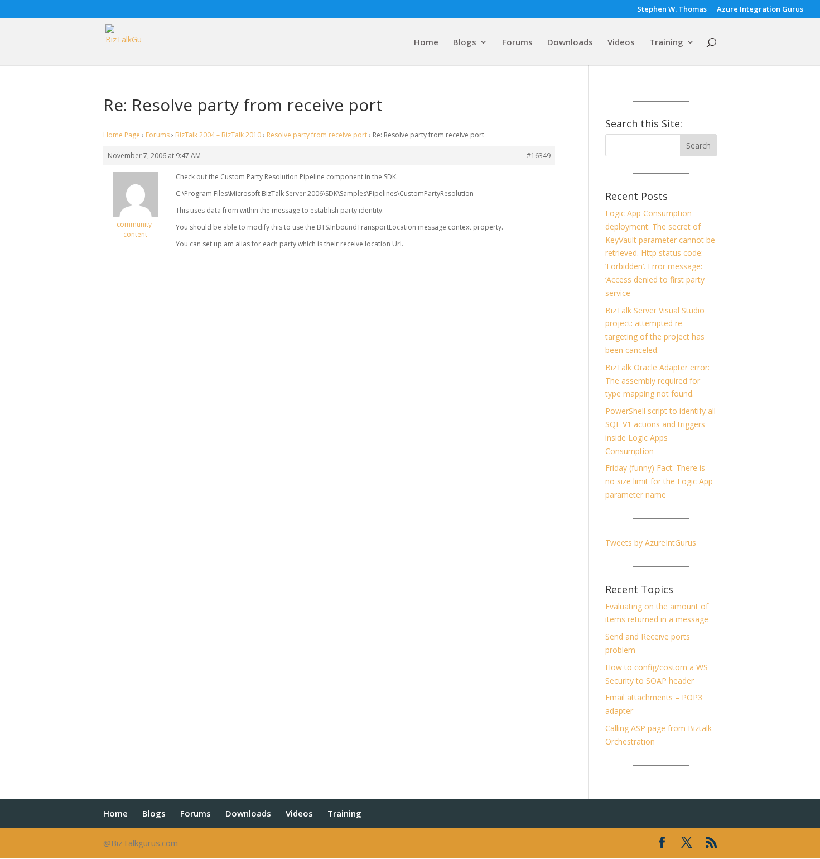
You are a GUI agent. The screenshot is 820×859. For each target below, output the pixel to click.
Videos (621, 42)
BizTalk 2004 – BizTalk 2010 (218, 135)
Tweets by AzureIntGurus (650, 542)
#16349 (539, 155)
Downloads (570, 42)
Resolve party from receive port (317, 135)
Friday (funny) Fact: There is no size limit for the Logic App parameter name (659, 481)
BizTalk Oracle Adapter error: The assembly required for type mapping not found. (657, 380)
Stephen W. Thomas (672, 10)
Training (666, 42)
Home (426, 42)
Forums (517, 42)
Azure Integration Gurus (760, 10)
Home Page (121, 135)
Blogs (464, 42)
